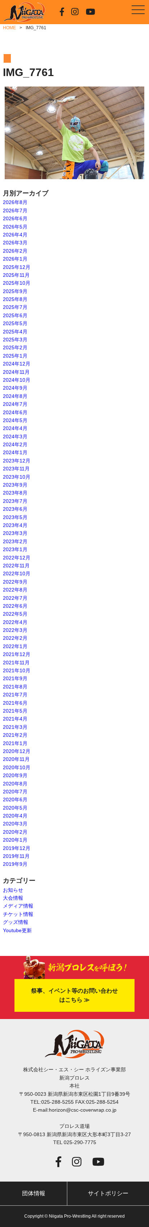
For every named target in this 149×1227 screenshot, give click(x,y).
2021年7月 (15, 694)
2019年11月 (16, 856)
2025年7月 (15, 307)
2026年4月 (15, 235)
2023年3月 (15, 533)
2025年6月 (15, 315)
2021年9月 (15, 678)
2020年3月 (15, 824)
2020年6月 (15, 799)
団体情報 (33, 1193)
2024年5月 (15, 420)
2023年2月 (15, 541)
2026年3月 (15, 242)
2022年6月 (15, 606)
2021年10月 (16, 670)
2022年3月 (15, 630)
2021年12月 (16, 654)
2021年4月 (15, 719)
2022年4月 (15, 622)
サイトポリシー (108, 1193)
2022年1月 (15, 646)
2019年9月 (15, 864)
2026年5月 (15, 227)
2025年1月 (15, 356)
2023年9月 (15, 485)
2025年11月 (16, 275)
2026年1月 (15, 259)
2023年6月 (15, 509)
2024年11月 (16, 372)
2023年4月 (15, 525)
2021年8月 (15, 687)
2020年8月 (15, 784)
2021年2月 (15, 735)
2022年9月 (15, 582)
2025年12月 (16, 267)
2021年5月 (15, 711)
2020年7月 (15, 791)
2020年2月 (15, 832)
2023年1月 (15, 549)
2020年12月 (16, 751)
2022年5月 (15, 614)
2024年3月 (15, 436)
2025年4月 (15, 332)
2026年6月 (15, 218)
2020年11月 (16, 759)
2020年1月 (15, 840)
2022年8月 (15, 590)
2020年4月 (15, 816)
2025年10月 (16, 283)
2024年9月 (15, 388)
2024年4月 (15, 428)
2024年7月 (15, 404)
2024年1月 (15, 452)
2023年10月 (16, 477)
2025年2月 (15, 347)
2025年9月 (15, 291)
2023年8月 (15, 493)
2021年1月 (15, 743)
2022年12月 (16, 558)
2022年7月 (15, 598)
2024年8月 (15, 396)
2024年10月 (16, 380)
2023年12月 (16, 461)
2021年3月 (15, 727)
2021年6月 (15, 703)
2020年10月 (16, 767)
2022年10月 (16, 573)
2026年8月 (15, 202)
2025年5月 (15, 323)
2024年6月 (15, 412)
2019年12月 (16, 848)
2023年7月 (15, 501)
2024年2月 (15, 444)
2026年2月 (15, 251)
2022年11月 (16, 565)
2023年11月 (16, 468)
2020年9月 (15, 775)
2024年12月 (16, 364)
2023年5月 (15, 517)
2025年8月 (15, 299)
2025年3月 (15, 339)
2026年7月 (15, 210)
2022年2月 (15, 638)
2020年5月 (15, 808)
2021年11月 (16, 662)
